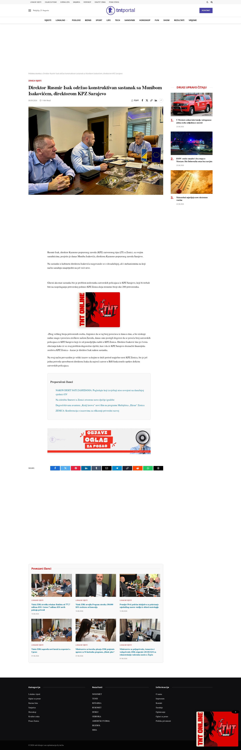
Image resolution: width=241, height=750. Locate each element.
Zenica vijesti (34, 80)
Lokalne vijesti (35, 2)
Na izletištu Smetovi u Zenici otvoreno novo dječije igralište (85, 399)
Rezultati (179, 20)
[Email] (31, 227)
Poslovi (76, 20)
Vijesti (47, 20)
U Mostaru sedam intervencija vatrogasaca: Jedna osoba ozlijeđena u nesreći (194, 121)
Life (109, 20)
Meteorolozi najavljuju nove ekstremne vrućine (192, 198)
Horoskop (87, 2)
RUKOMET (97, 707)
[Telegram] (31, 253)
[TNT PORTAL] (120, 10)
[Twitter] (31, 215)
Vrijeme (193, 20)
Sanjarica (76, 2)
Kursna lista (64, 2)
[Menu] (29, 10)
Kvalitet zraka (100, 2)
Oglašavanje (160, 712)
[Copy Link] (151, 100)
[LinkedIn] (31, 240)
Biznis (88, 20)
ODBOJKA (96, 716)
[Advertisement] (120, 48)
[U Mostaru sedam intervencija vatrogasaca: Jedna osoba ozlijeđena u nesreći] (192, 104)
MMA (94, 729)
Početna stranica (34, 73)
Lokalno (60, 20)
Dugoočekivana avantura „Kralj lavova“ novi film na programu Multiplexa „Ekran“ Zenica (100, 405)
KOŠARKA (96, 703)
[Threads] (31, 266)
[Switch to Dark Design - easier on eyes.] (207, 2)
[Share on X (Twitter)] (147, 100)
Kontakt (206, 10)
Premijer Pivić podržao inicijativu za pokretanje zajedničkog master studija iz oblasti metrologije (139, 606)
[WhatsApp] (31, 260)
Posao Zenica (114, 2)
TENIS (95, 698)
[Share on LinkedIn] (156, 100)
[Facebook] (31, 208)
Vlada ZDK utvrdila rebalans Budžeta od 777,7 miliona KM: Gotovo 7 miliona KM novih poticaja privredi (50, 607)
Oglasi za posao (51, 2)
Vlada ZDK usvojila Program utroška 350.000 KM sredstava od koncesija (94, 606)
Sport (99, 20)
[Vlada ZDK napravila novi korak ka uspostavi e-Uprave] (51, 630)
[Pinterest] (31, 221)
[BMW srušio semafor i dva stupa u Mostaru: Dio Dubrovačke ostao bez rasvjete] (192, 143)
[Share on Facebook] (142, 100)
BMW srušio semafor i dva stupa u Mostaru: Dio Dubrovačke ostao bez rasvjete (194, 160)
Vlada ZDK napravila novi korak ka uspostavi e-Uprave (51, 650)
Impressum (160, 698)
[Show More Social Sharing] (161, 100)
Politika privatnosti (163, 721)
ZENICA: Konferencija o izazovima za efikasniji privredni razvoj (87, 410)
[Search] (211, 2)
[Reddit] (31, 247)
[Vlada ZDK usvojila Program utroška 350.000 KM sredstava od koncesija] (96, 585)
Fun (157, 20)
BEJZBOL (96, 725)
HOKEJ (95, 712)
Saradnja (159, 707)
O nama (159, 694)
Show (166, 20)
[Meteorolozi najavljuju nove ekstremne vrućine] (192, 182)
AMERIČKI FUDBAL (101, 721)
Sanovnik (130, 20)
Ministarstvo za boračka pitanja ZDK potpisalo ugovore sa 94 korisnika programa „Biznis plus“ (95, 650)
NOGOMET (97, 694)
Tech (117, 20)
